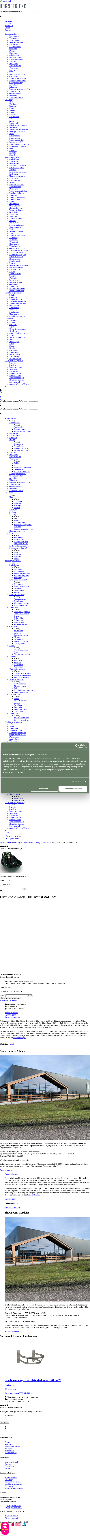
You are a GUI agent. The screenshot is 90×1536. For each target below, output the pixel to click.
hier (21, 772)
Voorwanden (14, 38)
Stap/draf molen (15, 376)
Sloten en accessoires (17, 236)
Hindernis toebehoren (17, 337)
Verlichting (13, 61)
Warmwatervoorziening (18, 191)
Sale (6, 386)
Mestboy (12, 221)
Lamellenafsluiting (16, 59)
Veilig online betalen (12, 1446)
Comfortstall (14, 76)
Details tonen (77, 782)
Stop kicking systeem (17, 316)
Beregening (13, 280)
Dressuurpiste (14, 342)
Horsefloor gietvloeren (17, 74)
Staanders (13, 325)
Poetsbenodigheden (16, 193)
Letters (11, 344)
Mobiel (12, 155)
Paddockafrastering (16, 140)
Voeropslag (13, 242)
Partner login (9, 1466)
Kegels (12, 348)
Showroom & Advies (12, 1017)
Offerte (7, 28)
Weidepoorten (14, 136)
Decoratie (13, 95)
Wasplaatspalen (15, 66)
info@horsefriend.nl (14, 839)
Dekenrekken (14, 204)
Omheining (9, 100)
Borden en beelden (16, 98)
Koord (11, 121)
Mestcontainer (14, 180)
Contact (7, 832)
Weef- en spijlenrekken (17, 42)
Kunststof (13, 112)
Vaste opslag (14, 356)
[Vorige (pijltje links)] (1, 1535)
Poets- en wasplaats (16, 185)
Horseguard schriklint (17, 132)
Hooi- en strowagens (17, 176)
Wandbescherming (16, 231)
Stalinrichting (14, 159)
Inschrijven (4, 1422)
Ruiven (12, 263)
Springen (12, 320)
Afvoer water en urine (17, 78)
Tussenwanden (14, 40)
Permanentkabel (15, 123)
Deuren (12, 51)
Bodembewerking (16, 282)
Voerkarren (13, 240)
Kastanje (12, 108)
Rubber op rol (14, 382)
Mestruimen (13, 223)
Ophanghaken (14, 206)
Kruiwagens (13, 174)
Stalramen (13, 49)
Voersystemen (14, 91)
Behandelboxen (15, 47)
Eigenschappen (10, 1015)
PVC (11, 72)
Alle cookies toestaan (73, 789)
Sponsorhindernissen (17, 333)
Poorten (12, 110)
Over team (8, 1464)
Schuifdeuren (14, 55)
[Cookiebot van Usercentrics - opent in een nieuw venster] (77, 746)
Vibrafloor (13, 310)
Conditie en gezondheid (13, 293)
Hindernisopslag (15, 354)
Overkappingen (15, 93)
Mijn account (9, 1444)
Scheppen (13, 216)
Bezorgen (8, 1448)
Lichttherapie (14, 312)
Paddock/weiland (15, 367)
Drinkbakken (14, 163)
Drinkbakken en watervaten (19, 265)
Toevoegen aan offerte (8, 1000)
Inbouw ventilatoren (16, 291)
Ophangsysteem (15, 227)
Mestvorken (13, 214)
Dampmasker (14, 306)
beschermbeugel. (19, 1038)
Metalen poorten (15, 261)
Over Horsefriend (11, 1462)
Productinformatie (11, 1013)
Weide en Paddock (16, 257)
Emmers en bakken (16, 225)
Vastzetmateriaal (15, 187)
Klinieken (13, 87)
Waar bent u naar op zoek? (10, 12)
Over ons (8, 24)
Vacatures (8, 21)
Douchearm (13, 189)
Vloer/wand (13, 68)
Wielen (12, 182)
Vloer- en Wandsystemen (14, 361)
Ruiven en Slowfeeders (18, 165)
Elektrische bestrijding (17, 255)
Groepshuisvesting (16, 83)
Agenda (8, 1468)
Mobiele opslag (15, 359)
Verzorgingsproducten (17, 301)
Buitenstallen (14, 45)
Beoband (12, 115)
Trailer (11, 229)
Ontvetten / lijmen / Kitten (19, 384)
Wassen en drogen (16, 210)
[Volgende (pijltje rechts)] (3, 1535)
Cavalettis (13, 331)
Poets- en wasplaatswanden (19, 89)
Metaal (11, 134)
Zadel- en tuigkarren (16, 199)
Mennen (12, 346)
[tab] (47, 1013)
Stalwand (12, 363)
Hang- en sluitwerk (16, 57)
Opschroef (13, 104)
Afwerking (13, 85)
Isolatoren (13, 127)
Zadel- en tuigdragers (17, 197)
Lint (10, 119)
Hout (11, 102)
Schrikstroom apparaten (18, 125)
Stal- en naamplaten (16, 168)
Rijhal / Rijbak (14, 269)
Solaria (12, 295)
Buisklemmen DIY (16, 142)
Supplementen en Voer (17, 303)
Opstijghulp (13, 284)
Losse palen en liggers (17, 146)
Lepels (11, 327)
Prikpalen (12, 153)
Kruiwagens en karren (17, 172)
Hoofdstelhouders (15, 208)
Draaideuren (14, 53)
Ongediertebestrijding (17, 248)
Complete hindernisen (17, 329)
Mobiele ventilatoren (17, 289)
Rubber (12, 70)
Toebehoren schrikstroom (18, 129)
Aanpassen (43, 789)
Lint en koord (14, 117)
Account (8, 30)
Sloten (11, 335)
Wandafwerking (15, 274)
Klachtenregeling (11, 1453)
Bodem (12, 272)
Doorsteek (13, 106)
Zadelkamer (13, 195)
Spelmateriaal (14, 352)
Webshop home (5, 843)
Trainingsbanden (15, 299)
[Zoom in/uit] (1, 1533)
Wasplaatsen (14, 369)
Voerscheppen (14, 246)
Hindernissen (9, 318)
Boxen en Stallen (11, 1478)
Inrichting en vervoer (12, 157)
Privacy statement (11, 1518)
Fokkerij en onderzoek (17, 81)
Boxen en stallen (11, 34)
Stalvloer (12, 365)
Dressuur (12, 340)
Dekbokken (13, 64)
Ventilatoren (13, 286)
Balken (12, 323)
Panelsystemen (14, 138)
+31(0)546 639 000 (14, 836)
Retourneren (9, 1451)
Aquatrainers (14, 308)
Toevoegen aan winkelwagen (10, 998)
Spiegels (12, 276)
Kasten (12, 202)
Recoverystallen (15, 373)
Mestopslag (13, 178)
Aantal (2, 996)
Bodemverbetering (16, 267)
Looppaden (13, 371)
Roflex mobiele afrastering (19, 144)
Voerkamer (13, 238)
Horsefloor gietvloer (16, 380)
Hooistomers (14, 244)
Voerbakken (13, 161)
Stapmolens (13, 297)
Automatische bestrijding (18, 250)
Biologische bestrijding (17, 252)
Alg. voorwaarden (11, 1516)
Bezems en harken (16, 219)
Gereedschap (14, 212)
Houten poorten (15, 259)
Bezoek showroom (7, 1170)
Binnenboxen (14, 36)
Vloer (11, 233)
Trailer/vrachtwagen (16, 378)
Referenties (9, 26)
